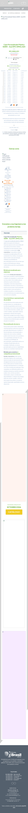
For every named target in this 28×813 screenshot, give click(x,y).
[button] (2, 3)
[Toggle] (2, 232)
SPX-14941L (16, 135)
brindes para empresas (17, 132)
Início (4, 13)
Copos (23, 13)
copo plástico (20, 133)
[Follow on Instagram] (15, 783)
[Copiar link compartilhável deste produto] (16, 105)
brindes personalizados (15, 274)
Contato (16, 8)
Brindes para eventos (10, 352)
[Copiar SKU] (6, 168)
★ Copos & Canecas (14, 13)
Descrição (7, 233)
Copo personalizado (13, 133)
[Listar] (14, 125)
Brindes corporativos (9, 356)
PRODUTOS (7, 8)
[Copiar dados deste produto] (11, 105)
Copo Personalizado (10, 237)
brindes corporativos (8, 132)
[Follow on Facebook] (12, 783)
